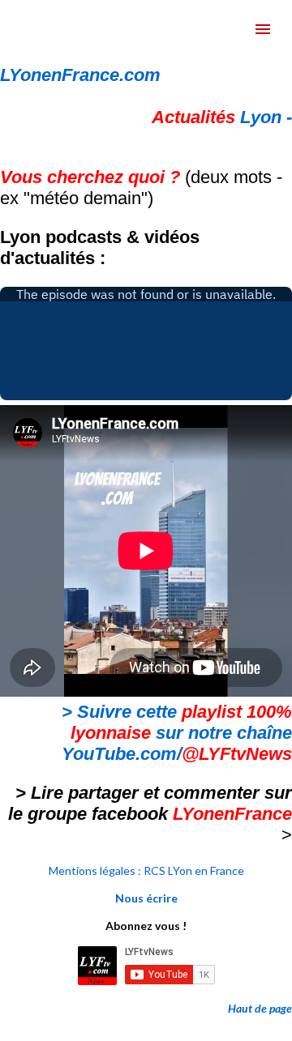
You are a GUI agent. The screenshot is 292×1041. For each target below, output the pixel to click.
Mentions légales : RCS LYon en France (146, 870)
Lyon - (222, 117)
